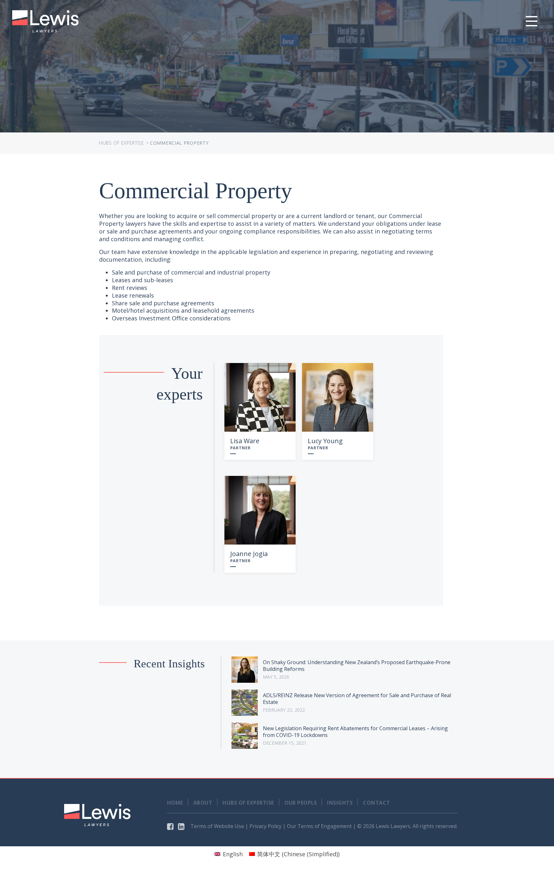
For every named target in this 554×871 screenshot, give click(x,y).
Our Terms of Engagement (319, 826)
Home (175, 802)
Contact (376, 802)
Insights (340, 802)
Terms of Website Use (217, 826)
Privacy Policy (265, 826)
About (202, 802)
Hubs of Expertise (121, 143)
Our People (300, 802)
